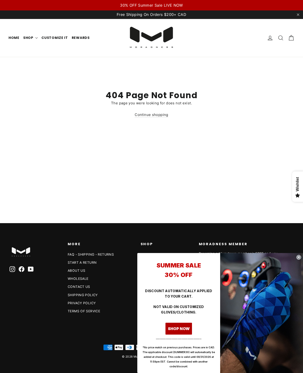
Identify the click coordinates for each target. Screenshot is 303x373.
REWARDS (81, 37)
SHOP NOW (179, 328)
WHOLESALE (78, 278)
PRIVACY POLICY (82, 303)
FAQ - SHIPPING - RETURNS (91, 254)
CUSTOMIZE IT (54, 37)
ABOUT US (76, 270)
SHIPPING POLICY (83, 295)
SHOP (28, 37)
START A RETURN (82, 262)
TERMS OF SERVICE (84, 311)
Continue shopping (151, 114)
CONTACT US (79, 287)
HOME (14, 37)
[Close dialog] (298, 257)
